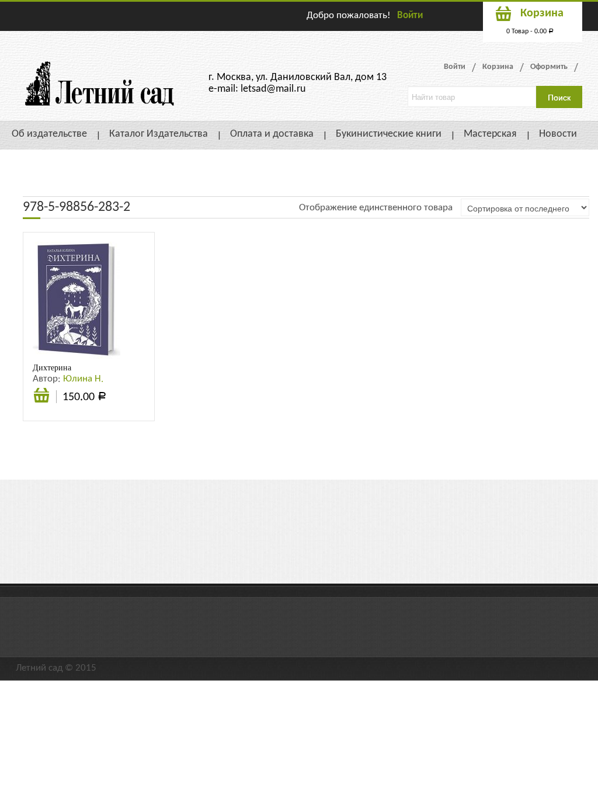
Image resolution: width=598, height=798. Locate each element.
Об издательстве (49, 134)
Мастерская (490, 134)
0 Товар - (530, 31)
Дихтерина (52, 367)
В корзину (41, 401)
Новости (558, 134)
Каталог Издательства (158, 134)
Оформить (549, 67)
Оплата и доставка (272, 134)
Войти (410, 15)
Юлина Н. (83, 379)
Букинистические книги (388, 134)
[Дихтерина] (76, 300)
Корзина (497, 67)
